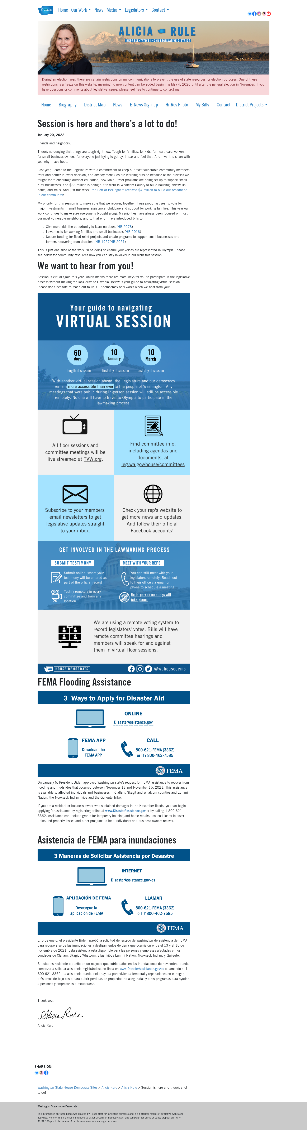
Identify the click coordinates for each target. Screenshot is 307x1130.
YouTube (269, 13)
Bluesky (36, 1073)
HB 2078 (125, 227)
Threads (264, 13)
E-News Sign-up (144, 105)
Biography (67, 105)
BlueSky (249, 13)
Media (112, 10)
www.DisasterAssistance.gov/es (142, 969)
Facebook (254, 13)
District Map (95, 105)
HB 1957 (102, 242)
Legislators (134, 10)
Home (63, 10)
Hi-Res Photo (177, 105)
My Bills (202, 105)
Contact (158, 10)
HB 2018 (133, 232)
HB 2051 (117, 242)
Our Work (79, 10)
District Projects (250, 105)
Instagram (259, 13)
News (98, 10)
